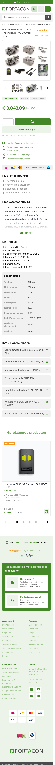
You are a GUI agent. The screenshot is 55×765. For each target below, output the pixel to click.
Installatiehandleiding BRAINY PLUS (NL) (23, 392)
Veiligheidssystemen (11, 648)
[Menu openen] (48, 9)
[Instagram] (31, 689)
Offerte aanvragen (10, 668)
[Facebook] (31, 696)
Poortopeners (8, 625)
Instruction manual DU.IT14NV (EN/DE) (24, 361)
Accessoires (7, 652)
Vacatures (33, 629)
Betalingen (7, 676)
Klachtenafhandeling (11, 687)
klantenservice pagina (29, 602)
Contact (32, 640)
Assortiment (8, 621)
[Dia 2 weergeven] (23, 522)
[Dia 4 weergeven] (36, 522)
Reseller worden (36, 644)
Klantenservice (9, 664)
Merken (5, 656)
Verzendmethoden (10, 672)
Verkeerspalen (8, 636)
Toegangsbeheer (9, 644)
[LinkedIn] (38, 696)
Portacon (33, 621)
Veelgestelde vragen (11, 691)
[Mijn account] (34, 9)
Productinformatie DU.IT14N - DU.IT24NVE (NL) (19, 380)
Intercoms (6, 640)
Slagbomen (7, 632)
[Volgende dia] (47, 522)
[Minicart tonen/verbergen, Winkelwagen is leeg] (41, 9)
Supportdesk (8, 694)
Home (4, 24)
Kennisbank (34, 636)
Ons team (33, 648)
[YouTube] (38, 689)
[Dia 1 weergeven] (17, 522)
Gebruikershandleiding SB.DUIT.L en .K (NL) (24, 351)
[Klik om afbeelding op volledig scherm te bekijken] (26, 60)
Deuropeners (8, 629)
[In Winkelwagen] (33, 121)
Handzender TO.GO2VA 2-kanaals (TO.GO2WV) (25, 484)
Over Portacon (35, 625)
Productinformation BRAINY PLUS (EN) (24, 413)
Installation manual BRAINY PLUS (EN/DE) (22, 403)
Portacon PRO (35, 652)
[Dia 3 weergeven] (30, 522)
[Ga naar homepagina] (15, 9)
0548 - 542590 (35, 587)
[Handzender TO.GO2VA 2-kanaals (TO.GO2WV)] (26, 461)
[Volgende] (47, 88)
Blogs (31, 632)
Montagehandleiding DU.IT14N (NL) (22, 370)
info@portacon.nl (35, 584)
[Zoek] (48, 17)
